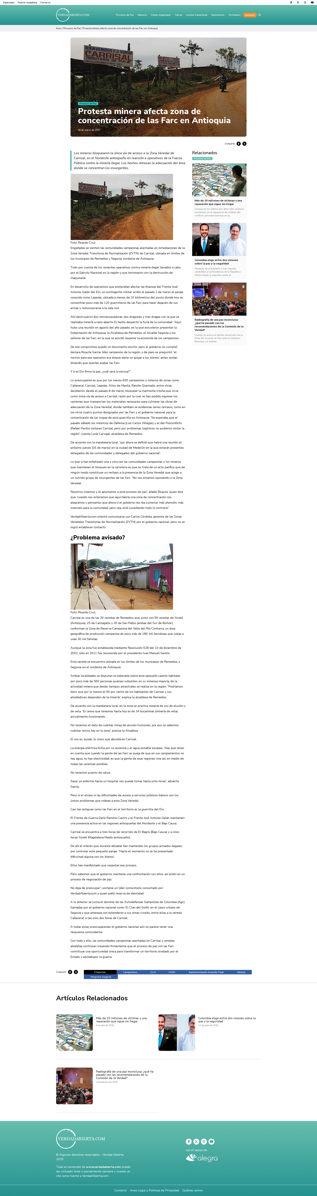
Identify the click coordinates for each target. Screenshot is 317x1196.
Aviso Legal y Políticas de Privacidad (154, 1190)
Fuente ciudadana (27, 2)
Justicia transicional (196, 15)
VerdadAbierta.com (95, 1176)
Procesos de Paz (125, 15)
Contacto (45, 2)
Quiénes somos (192, 1190)
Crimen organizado (161, 15)
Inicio (58, 28)
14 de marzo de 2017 (89, 130)
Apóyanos (250, 15)
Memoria (142, 15)
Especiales (9, 2)
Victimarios (235, 15)
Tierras (178, 15)
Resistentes (218, 15)
